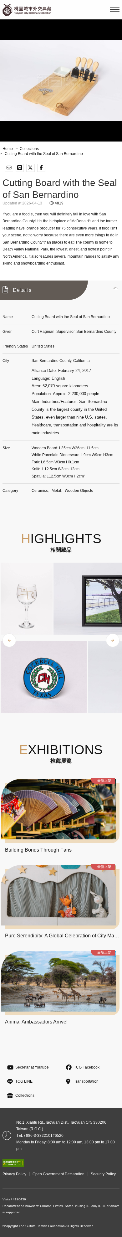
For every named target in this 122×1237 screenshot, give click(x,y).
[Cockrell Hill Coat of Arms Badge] (44, 677)
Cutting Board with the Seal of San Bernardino (44, 154)
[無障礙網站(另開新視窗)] (13, 1163)
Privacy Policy (14, 1174)
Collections (29, 149)
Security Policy (103, 1174)
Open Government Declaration (58, 1174)
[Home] (27, 10)
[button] (61, 290)
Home (8, 149)
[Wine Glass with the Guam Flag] (27, 599)
